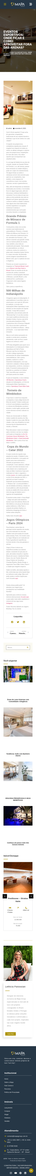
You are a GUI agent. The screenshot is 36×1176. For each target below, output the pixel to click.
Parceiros (7, 1089)
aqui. (20, 516)
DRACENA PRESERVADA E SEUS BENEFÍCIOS (18, 799)
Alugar (6, 1114)
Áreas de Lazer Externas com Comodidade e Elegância (18, 700)
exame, (13, 475)
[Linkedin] (25, 1173)
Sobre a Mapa (8, 1082)
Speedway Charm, (21, 380)
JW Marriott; (10, 380)
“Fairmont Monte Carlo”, (21, 266)
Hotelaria (7, 1118)
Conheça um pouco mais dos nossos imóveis (18, 844)
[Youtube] (15, 1173)
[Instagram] (11, 1173)
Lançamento (8, 1108)
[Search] (27, 647)
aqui (16, 578)
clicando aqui (25, 597)
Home (6, 1079)
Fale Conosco (8, 1085)
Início (5, 52)
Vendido (7, 1121)
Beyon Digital (22, 1160)
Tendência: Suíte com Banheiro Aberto (18, 755)
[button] (12, 622)
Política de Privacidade (11, 1092)
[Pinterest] (20, 1173)
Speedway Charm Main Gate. (20, 386)
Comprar (7, 1111)
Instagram (9, 603)
